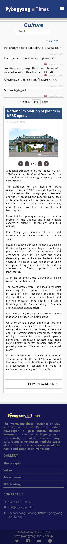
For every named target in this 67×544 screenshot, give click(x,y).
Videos (7, 470)
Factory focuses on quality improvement (30, 58)
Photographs (12, 463)
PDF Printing (12, 484)
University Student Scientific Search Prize (30, 80)
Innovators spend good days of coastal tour (32, 48)
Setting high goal (15, 90)
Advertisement (13, 477)
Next (45, 102)
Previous (24, 102)
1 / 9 (33, 164)
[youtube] (39, 541)
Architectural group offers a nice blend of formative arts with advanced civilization (31, 70)
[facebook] (28, 541)
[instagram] (49, 541)
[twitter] (17, 541)
